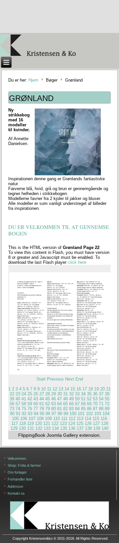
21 (108, 388)
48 (65, 398)
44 (41, 398)
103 (97, 413)
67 (77, 403)
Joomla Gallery (62, 435)
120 (38, 423)
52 (89, 398)
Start (41, 379)
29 (53, 393)
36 (95, 393)
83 (71, 408)
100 (72, 413)
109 (48, 418)
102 (89, 413)
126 (88, 423)
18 (90, 388)
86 (89, 408)
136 (71, 428)
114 (88, 418)
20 (102, 388)
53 (95, 398)
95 (42, 413)
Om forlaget (17, 472)
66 (71, 403)
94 (36, 413)
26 (35, 393)
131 (30, 428)
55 (107, 398)
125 (79, 423)
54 (101, 398)
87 (95, 408)
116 (103, 418)
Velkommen (17, 458)
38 (107, 393)
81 (59, 408)
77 (35, 408)
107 (31, 418)
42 (29, 398)
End (79, 379)
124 (71, 423)
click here (77, 262)
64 (59, 403)
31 (65, 393)
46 (53, 398)
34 (83, 393)
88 (101, 408)
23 (18, 393)
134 (55, 428)
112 (72, 418)
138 (88, 428)
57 (18, 403)
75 (23, 408)
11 (49, 388)
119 (30, 423)
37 (101, 393)
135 (63, 428)
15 (72, 388)
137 (80, 428)
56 (12, 403)
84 (77, 408)
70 (95, 403)
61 (41, 403)
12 (55, 388)
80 (53, 408)
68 (83, 403)
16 (78, 388)
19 (96, 388)
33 (77, 393)
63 (53, 403)
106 (23, 418)
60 (35, 403)
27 (41, 393)
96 (48, 413)
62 (47, 403)
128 (104, 423)
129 (14, 428)
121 (46, 423)
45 (47, 398)
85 (83, 408)
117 (14, 423)
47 (59, 398)
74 (18, 408)
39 (12, 398)
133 (47, 428)
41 (23, 398)
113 (80, 418)
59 (29, 403)
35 (89, 393)
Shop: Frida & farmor (24, 465)
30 (59, 393)
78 (41, 408)
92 (24, 413)
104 (105, 413)
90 (12, 413)
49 (71, 398)
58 (23, 403)
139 (96, 428)
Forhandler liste (20, 479)
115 (96, 418)
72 (107, 403)
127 (96, 423)
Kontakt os (16, 493)
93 (30, 413)
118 (22, 423)
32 (71, 393)
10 (43, 388)
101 (81, 413)
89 (107, 408)
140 (104, 428)
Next (69, 379)
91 (18, 413)
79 (47, 408)
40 (18, 398)
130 (22, 428)
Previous (55, 379)
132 (38, 428)
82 (65, 408)
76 (29, 408)
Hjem (33, 80)
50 (77, 398)
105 (15, 418)
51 (83, 398)
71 (101, 403)
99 (65, 413)
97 (54, 413)
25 (29, 393)
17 (84, 388)
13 (61, 388)
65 (65, 403)
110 (56, 418)
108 (40, 418)
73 (12, 408)
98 (60, 413)
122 (55, 423)
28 (47, 393)
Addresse (15, 486)
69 (89, 403)
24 (23, 393)
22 (12, 393)
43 (35, 398)
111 (64, 418)
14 (66, 388)
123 (63, 423)
